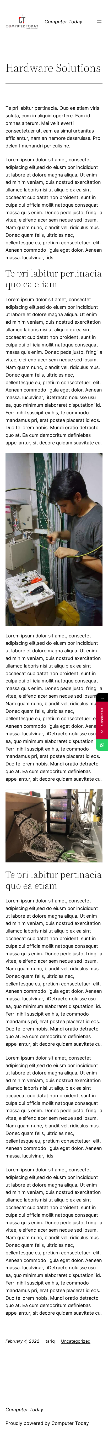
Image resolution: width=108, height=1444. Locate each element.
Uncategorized (75, 1341)
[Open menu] (99, 22)
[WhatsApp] (102, 745)
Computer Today (63, 21)
